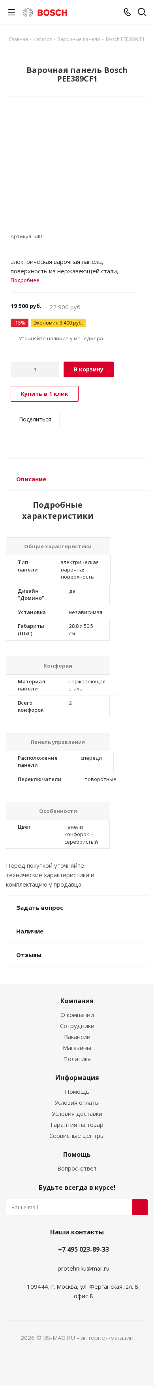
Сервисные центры (77, 1135)
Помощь (77, 1091)
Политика (77, 1059)
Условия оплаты (77, 1102)
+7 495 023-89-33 (83, 1249)
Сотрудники (77, 1026)
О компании (77, 1015)
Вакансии (77, 1037)
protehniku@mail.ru (83, 1268)
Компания (77, 1000)
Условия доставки (77, 1113)
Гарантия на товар (77, 1124)
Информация (77, 1077)
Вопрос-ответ (77, 1168)
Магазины (77, 1048)
